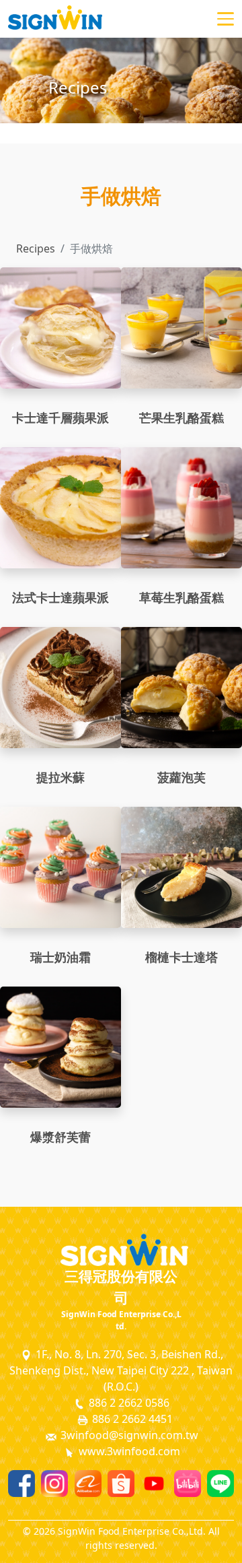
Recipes (35, 248)
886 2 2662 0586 (127, 1402)
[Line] (220, 1483)
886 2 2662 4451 (131, 1418)
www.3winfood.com (128, 1451)
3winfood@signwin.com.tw (128, 1435)
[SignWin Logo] (121, 1250)
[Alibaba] (88, 1483)
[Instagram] (54, 1483)
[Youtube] (153, 1483)
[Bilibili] (187, 1483)
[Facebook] (21, 1483)
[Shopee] (121, 1483)
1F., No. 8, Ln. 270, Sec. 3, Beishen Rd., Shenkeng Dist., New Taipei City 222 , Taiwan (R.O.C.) (121, 1370)
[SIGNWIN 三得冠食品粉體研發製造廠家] (55, 18)
